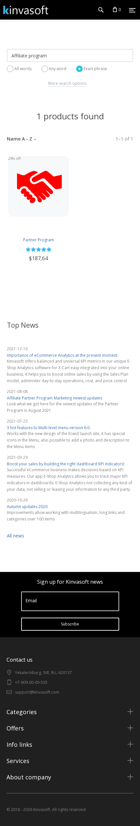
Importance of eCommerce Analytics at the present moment (62, 355)
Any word (57, 68)
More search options (67, 83)
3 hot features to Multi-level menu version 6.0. (49, 427)
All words (23, 68)
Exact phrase (95, 68)
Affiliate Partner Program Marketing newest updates (54, 398)
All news (15, 536)
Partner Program (38, 240)
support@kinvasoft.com (37, 692)
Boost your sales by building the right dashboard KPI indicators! (65, 464)
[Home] (24, 10)
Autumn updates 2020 (27, 506)
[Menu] (132, 10)
